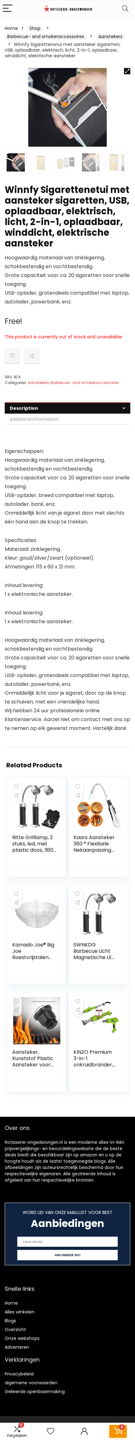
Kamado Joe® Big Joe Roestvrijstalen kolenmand (33, 954)
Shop (35, 28)
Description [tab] (24, 408)
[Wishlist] (50, 1431)
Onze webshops (22, 1338)
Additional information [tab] (34, 419)
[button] (127, 71)
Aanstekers (110, 36)
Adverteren (17, 1347)
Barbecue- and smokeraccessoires (45, 36)
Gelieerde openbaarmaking (35, 1391)
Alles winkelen (20, 1312)
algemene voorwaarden (31, 1383)
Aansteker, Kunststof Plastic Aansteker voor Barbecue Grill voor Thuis (32, 1064)
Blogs (10, 1321)
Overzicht (15, 1329)
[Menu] (7, 8)
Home (11, 28)
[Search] (125, 8)
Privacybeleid (19, 1374)
